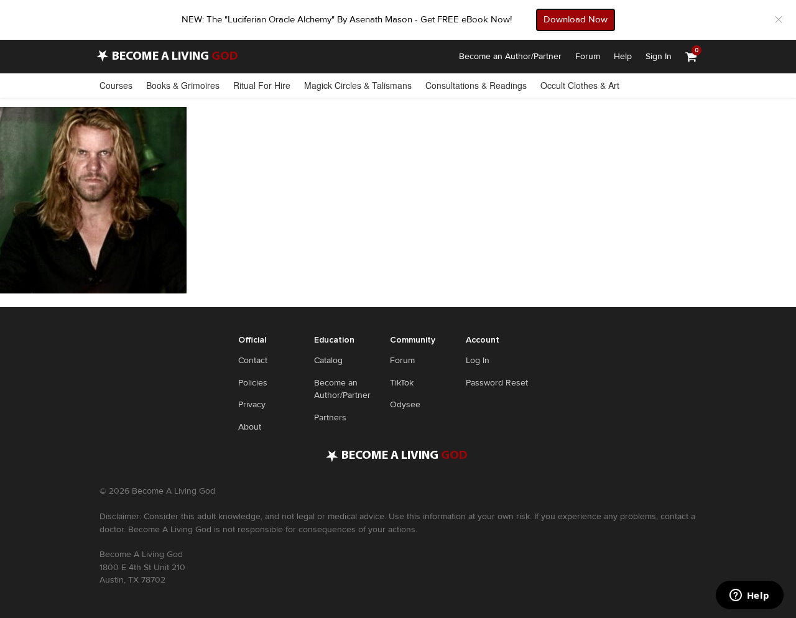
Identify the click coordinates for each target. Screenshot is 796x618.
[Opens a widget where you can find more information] (749, 596)
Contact (252, 360)
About (249, 427)
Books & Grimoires (183, 85)
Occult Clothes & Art (579, 85)
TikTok (402, 382)
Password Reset (497, 382)
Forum (587, 56)
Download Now (576, 19)
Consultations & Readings (476, 85)
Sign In (659, 56)
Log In (477, 360)
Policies (252, 382)
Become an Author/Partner (510, 56)
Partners (330, 417)
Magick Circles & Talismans (358, 85)
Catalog (328, 360)
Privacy (252, 404)
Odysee (405, 404)
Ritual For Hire (261, 85)
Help (623, 56)
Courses (116, 85)
